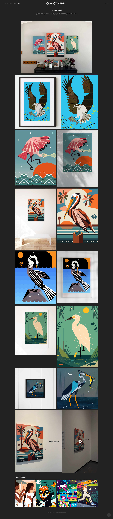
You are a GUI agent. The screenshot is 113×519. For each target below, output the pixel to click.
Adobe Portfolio (63, 512)
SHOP (19, 3)
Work (4, 3)
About (14, 3)
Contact (9, 3)
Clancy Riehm (56, 3)
